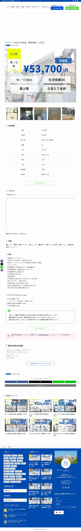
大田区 (19, 461)
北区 (6, 458)
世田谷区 (7, 455)
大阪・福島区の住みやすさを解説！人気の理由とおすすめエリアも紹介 (17, 521)
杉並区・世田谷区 (9, 468)
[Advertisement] (40, 24)
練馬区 (18, 476)
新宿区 (7, 466)
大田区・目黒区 (8, 463)
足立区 (6, 482)
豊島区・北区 (21, 479)
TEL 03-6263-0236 (66, 480)
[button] (16, 382)
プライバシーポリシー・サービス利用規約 (66, 507)
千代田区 (13, 458)
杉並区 (13, 466)
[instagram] (73, 1)
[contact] (77, 1)
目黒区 (12, 476)
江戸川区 (19, 471)
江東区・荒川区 (9, 474)
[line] (75, 1)
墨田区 (13, 461)
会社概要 (58, 504)
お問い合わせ (59, 501)
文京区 (17, 463)
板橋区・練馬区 (9, 471)
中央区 (14, 455)
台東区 (20, 458)
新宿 (23, 463)
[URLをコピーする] (2, 270)
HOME (57, 498)
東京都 (8, 45)
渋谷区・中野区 (15, 45)
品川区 (6, 461)
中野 (20, 455)
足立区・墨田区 (15, 482)
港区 (6, 476)
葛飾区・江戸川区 (9, 479)
